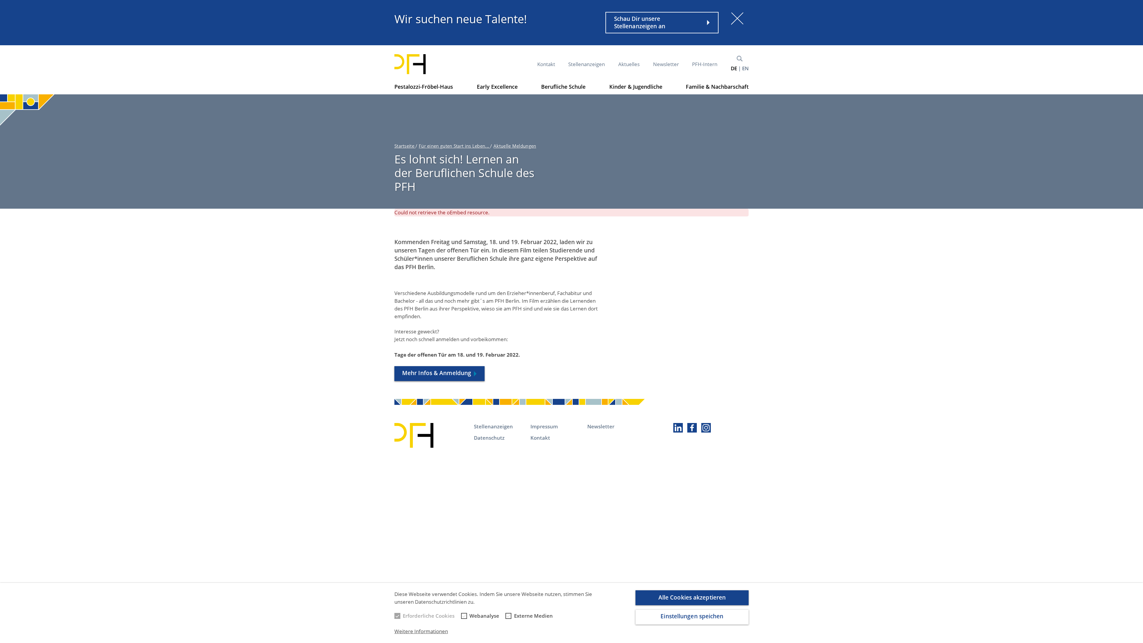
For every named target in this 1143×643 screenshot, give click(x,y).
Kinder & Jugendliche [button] (635, 86)
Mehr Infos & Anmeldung (436, 373)
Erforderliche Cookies (429, 616)
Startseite (405, 146)
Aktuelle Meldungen (515, 146)
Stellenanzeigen (586, 64)
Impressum (544, 426)
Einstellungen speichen (691, 616)
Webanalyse (484, 616)
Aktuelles (629, 64)
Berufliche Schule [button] (563, 86)
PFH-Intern (704, 64)
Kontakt (546, 64)
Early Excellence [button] (497, 86)
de (734, 68)
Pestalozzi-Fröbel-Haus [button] (423, 86)
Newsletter (666, 64)
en (745, 68)
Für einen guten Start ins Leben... (455, 146)
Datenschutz (489, 437)
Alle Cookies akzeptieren (692, 597)
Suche (739, 59)
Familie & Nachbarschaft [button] (717, 86)
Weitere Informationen (421, 631)
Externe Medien (533, 616)
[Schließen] (737, 18)
